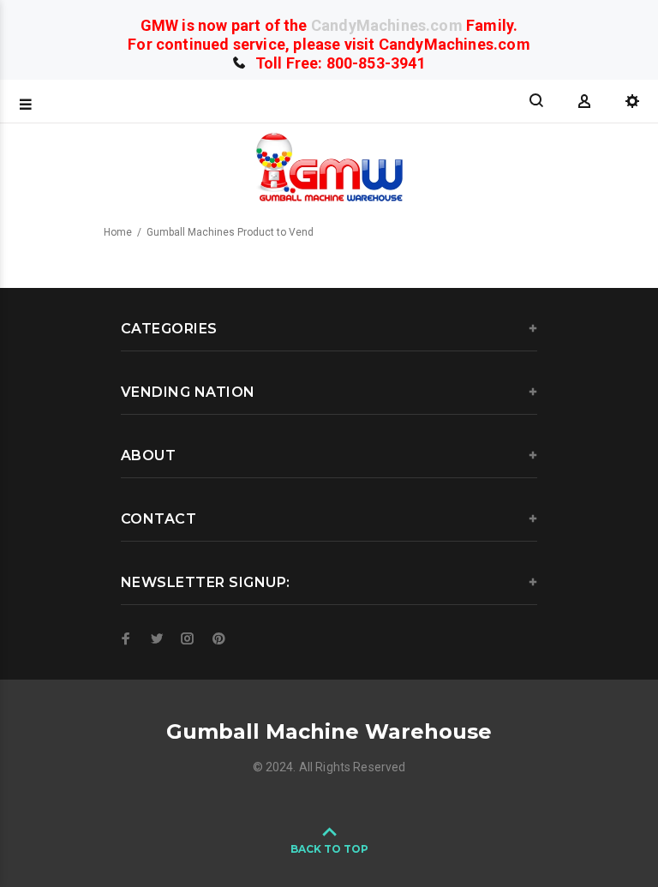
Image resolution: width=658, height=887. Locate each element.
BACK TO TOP (329, 848)
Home (118, 232)
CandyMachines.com (387, 25)
